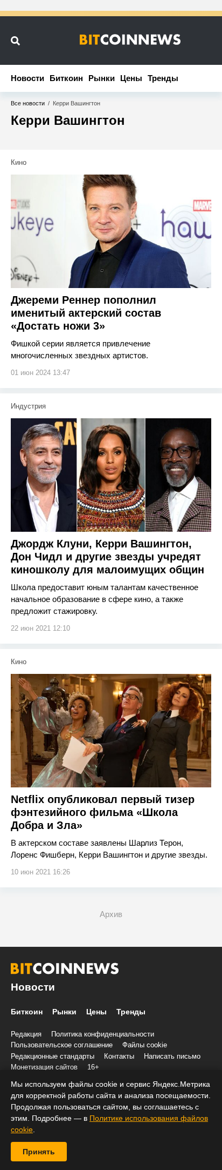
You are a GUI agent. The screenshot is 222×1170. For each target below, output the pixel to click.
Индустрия (28, 406)
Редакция (26, 1034)
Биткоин (66, 78)
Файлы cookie (144, 1045)
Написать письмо (172, 1056)
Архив (111, 914)
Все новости (28, 103)
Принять (39, 1151)
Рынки (101, 78)
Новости (27, 78)
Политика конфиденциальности (102, 1034)
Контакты (119, 1056)
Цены (131, 78)
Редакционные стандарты (52, 1056)
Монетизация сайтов (44, 1067)
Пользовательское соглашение (62, 1045)
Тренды (163, 78)
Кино (18, 162)
